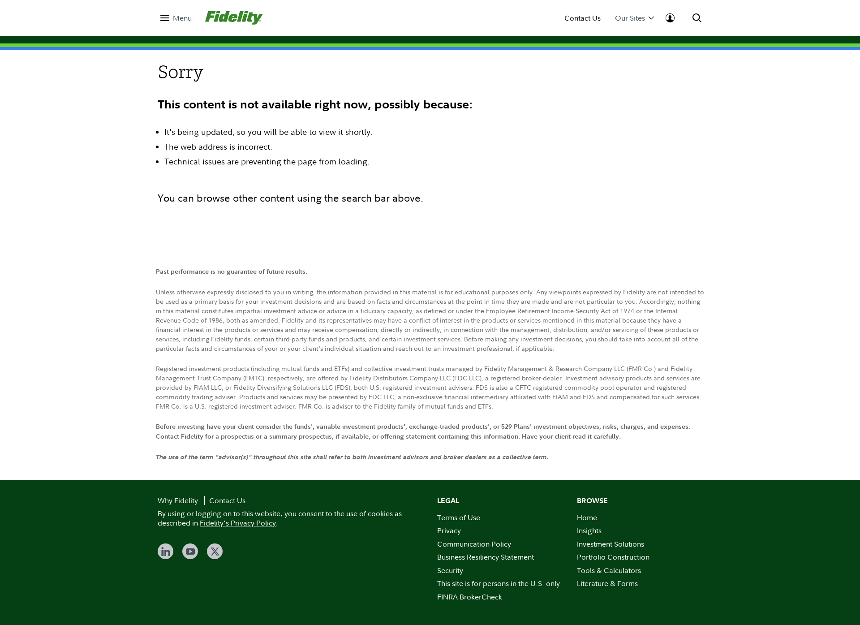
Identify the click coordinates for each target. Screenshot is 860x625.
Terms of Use (458, 517)
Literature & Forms (607, 583)
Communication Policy (474, 544)
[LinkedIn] (165, 551)
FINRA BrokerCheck (469, 597)
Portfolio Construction (613, 557)
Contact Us (582, 18)
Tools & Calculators (609, 570)
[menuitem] (176, 18)
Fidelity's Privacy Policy (238, 523)
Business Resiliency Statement (485, 557)
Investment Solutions (610, 544)
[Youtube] (190, 551)
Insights (589, 530)
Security (450, 570)
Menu (182, 18)
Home (587, 517)
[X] (215, 551)
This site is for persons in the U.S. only (498, 583)
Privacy (449, 530)
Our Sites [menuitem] (630, 18)
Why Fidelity (178, 500)
